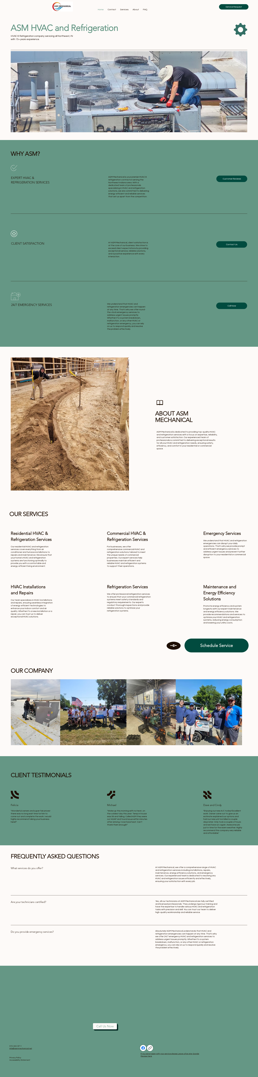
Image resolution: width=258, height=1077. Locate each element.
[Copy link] (150, 1048)
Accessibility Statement (19, 1060)
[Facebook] (143, 1048)
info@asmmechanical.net (20, 1048)
